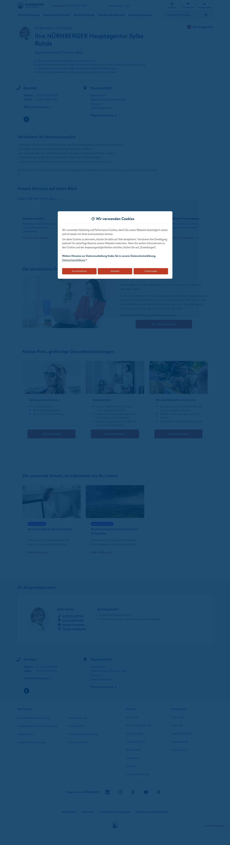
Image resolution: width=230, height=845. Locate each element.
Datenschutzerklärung (73, 260)
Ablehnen (115, 271)
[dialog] (115, 245)
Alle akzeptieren (79, 271)
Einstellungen (151, 271)
